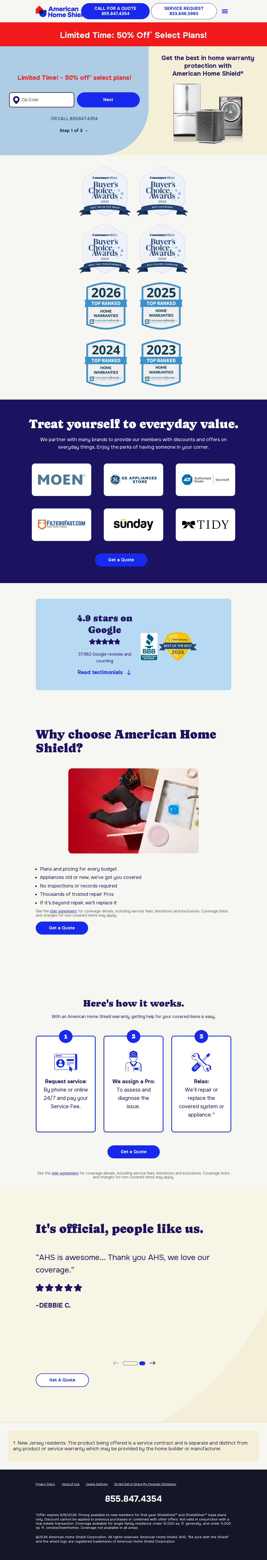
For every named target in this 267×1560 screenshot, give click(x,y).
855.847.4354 (133, 1498)
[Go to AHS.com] (62, 11)
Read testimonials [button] (100, 672)
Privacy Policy (45, 1484)
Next (108, 99)
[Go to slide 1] (129, 1363)
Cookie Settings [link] (97, 1484)
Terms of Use (71, 1484)
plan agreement (63, 911)
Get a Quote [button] (134, 1151)
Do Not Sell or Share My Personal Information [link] (145, 1484)
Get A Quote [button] (62, 1380)
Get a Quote (121, 560)
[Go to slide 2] (141, 1363)
